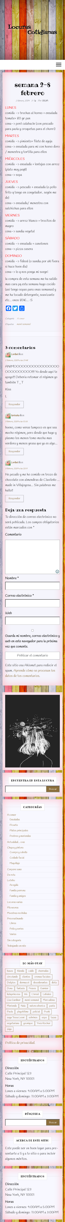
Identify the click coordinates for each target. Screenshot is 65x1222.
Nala (23, 1006)
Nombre (12, 578)
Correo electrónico (19, 595)
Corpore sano (14, 869)
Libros (13, 923)
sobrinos (33, 1017)
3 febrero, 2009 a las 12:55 (16, 421)
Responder (14, 404)
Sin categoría (14, 940)
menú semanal (23, 324)
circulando (12, 977)
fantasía (21, 988)
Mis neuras (12, 907)
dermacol (24, 982)
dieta (54, 982)
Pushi (47, 1011)
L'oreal (35, 994)
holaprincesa (13, 994)
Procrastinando (15, 918)
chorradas (43, 971)
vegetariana (13, 1023)
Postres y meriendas (20, 836)
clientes (26, 977)
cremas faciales (42, 977)
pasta (52, 1006)
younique (28, 1023)
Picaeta (14, 825)
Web (8, 613)
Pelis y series (17, 929)
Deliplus (11, 982)
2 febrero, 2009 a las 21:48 (16, 360)
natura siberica (37, 1006)
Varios (13, 934)
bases (10, 971)
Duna (9, 988)
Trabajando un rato (16, 946)
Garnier (44, 988)
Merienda (12, 1006)
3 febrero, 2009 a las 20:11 (16, 468)
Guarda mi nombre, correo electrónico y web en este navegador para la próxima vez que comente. (32, 641)
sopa (44, 1017)
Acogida (14, 885)
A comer (20, 318)
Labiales (47, 994)
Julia (45, 100)
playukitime (22, 1011)
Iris (26, 994)
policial (36, 1011)
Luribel (14, 354)
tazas (53, 1017)
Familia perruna (17, 890)
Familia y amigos (18, 896)
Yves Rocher (43, 1023)
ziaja (9, 1029)
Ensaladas (15, 819)
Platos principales (19, 830)
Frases (32, 988)
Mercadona (49, 1000)
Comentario (13, 534)
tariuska (15, 415)
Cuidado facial (17, 858)
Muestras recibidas (17, 913)
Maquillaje (15, 863)
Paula (10, 1011)
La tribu (11, 880)
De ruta (11, 875)
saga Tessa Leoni (15, 1017)
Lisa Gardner (13, 1000)
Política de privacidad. (20, 1043)
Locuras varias (14, 902)
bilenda (20, 971)
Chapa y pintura (15, 847)
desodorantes (40, 982)
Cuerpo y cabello (18, 852)
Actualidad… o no (16, 842)
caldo (31, 971)
